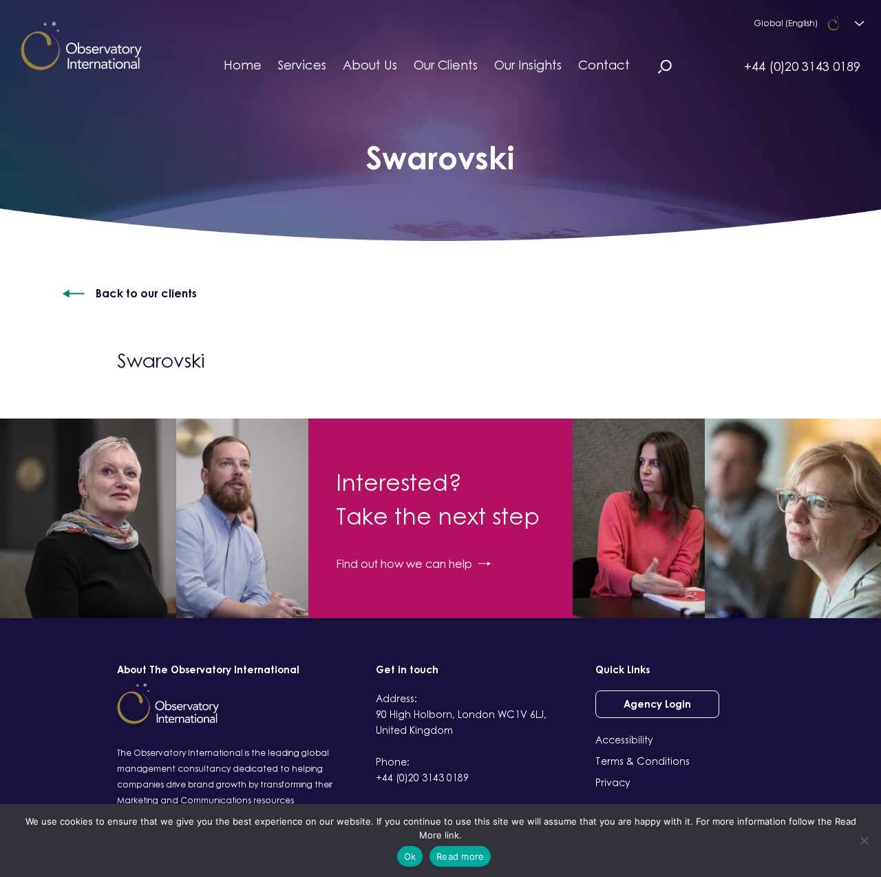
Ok (410, 856)
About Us (370, 64)
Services (302, 64)
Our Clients (446, 64)
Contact (604, 64)
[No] (864, 840)
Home (243, 64)
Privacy (612, 782)
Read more (460, 856)
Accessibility (624, 740)
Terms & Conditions (642, 761)
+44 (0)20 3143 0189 (802, 66)
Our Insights (528, 64)
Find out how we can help (404, 564)
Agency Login (657, 704)
